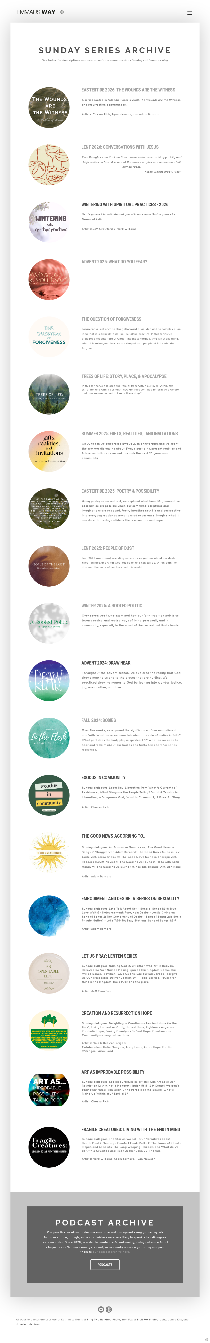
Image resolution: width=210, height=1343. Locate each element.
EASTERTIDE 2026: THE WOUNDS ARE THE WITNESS (128, 90)
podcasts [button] (105, 1265)
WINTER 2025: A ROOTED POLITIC (111, 606)
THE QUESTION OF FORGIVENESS (111, 319)
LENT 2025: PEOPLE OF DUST (107, 548)
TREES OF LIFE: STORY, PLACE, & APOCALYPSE (123, 376)
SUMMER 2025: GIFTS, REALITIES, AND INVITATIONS (129, 433)
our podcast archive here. (111, 1251)
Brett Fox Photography (151, 1319)
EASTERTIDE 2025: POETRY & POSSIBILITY (120, 491)
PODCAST (80, 1222)
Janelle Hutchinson (28, 1324)
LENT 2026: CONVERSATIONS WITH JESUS (120, 147)
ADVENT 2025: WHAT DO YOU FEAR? (114, 262)
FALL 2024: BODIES (98, 720)
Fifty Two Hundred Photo (103, 1319)
